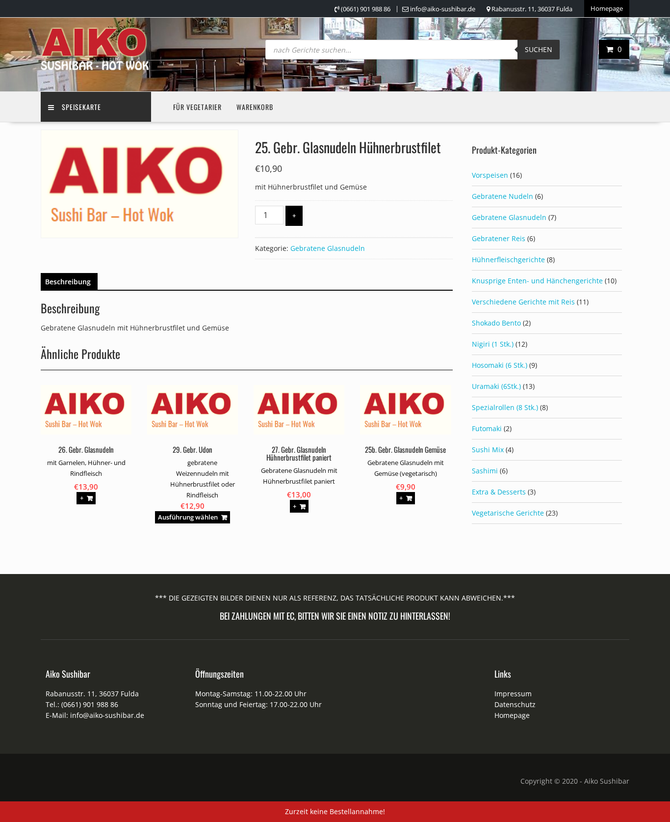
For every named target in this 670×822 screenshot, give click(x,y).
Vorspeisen (490, 175)
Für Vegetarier (197, 107)
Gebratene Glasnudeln (327, 248)
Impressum (513, 693)
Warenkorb (254, 107)
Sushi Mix (488, 449)
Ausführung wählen (188, 517)
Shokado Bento (496, 323)
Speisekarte (81, 107)
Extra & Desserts (499, 491)
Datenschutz (515, 704)
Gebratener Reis (498, 238)
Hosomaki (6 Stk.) (499, 365)
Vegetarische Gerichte (508, 513)
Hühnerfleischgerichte (508, 259)
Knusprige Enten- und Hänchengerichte (537, 280)
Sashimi (485, 470)
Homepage (607, 8)
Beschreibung (68, 281)
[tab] (68, 282)
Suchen (538, 49)
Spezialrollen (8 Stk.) (505, 407)
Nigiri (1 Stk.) (493, 344)
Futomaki (487, 428)
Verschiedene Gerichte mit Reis (523, 301)
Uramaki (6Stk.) (496, 386)
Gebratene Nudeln (502, 196)
